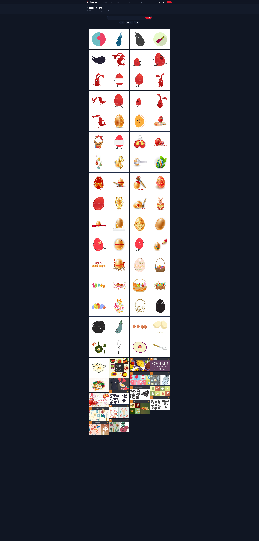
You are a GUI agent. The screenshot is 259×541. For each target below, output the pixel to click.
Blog (136, 2)
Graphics (119, 2)
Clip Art (136, 22)
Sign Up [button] (169, 2)
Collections (130, 2)
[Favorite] (107, 47)
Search (148, 17)
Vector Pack (129, 22)
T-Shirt (122, 22)
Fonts (124, 2)
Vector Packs (112, 2)
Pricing (140, 2)
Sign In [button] (163, 2)
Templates (105, 2)
